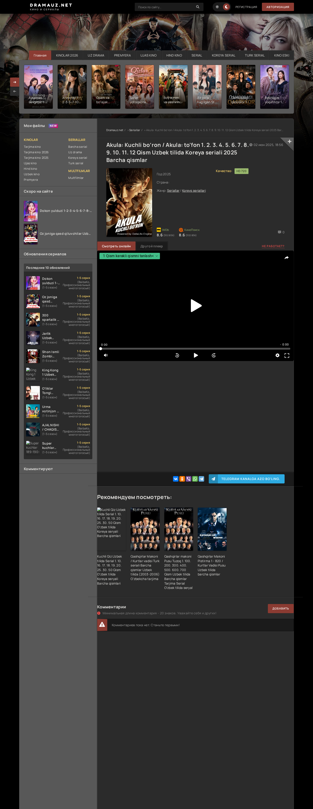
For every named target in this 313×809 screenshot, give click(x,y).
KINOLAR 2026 (67, 55)
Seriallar (134, 130)
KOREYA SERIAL (224, 55)
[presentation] (14, 91)
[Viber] (188, 479)
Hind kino (30, 169)
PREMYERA (122, 55)
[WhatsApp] (195, 479)
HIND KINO (174, 55)
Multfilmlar (76, 178)
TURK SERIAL (255, 55)
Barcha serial (77, 147)
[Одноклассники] (182, 479)
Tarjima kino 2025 (36, 158)
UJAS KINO (148, 55)
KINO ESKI (281, 55)
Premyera (31, 180)
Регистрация (246, 7)
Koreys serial (77, 158)
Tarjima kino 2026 (36, 152)
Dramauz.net (114, 130)
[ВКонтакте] (175, 479)
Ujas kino (30, 163)
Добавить (280, 608)
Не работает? (273, 246)
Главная (40, 55)
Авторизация (277, 7)
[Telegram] (201, 479)
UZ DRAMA (96, 55)
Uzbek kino (32, 174)
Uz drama (75, 152)
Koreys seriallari (194, 190)
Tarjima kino (32, 147)
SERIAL (197, 55)
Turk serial (75, 163)
